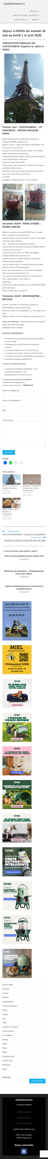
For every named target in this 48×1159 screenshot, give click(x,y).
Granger (5, 1014)
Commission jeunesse (9, 1006)
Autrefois (5, 993)
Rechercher (6, 1077)
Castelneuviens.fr (14, 3)
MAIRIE (35, 20)
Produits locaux (7, 1061)
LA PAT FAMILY (20, 20)
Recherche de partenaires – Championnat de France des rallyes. (24, 572)
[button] (12, 202)
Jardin (4, 1023)
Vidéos (4, 1069)
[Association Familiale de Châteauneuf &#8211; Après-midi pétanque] (32, 479)
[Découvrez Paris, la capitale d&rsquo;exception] (11, 479)
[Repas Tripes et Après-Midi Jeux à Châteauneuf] (11, 503)
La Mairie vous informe (10, 1027)
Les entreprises (7, 1035)
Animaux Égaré (7, 985)
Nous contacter (23, 1123)
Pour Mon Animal (8, 1056)
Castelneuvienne (8, 1001)
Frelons (4, 1010)
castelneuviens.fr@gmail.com (24, 1129)
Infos (4, 1018)
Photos (4, 1052)
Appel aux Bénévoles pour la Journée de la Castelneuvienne (24, 587)
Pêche (4, 1048)
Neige (4, 1044)
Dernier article (24, 1118)
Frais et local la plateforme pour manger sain (24, 556)
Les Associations (8, 1031)
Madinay (5, 1039)
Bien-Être (5, 997)
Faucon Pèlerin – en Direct (25, 15)
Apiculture (5, 989)
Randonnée (6, 1065)
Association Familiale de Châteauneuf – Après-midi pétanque (32, 488)
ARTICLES (34, 11)
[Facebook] (24, 1151)
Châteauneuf (24, 1112)
